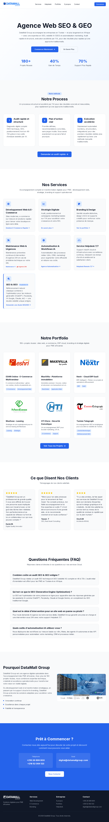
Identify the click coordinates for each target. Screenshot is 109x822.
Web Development (36, 801)
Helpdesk (48, 4)
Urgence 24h (22, 266)
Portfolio (58, 4)
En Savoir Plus (69, 49)
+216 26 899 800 (36, 760)
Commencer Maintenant (44, 49)
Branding (33, 807)
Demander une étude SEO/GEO (17, 305)
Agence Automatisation (50, 266)
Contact (77, 4)
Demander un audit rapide (53, 154)
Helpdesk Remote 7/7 (85, 266)
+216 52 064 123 (35, 763)
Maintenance (10, 266)
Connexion (100, 4)
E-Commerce (34, 804)
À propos (67, 4)
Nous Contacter (55, 774)
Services (38, 4)
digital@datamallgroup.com (73, 760)
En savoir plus (46, 228)
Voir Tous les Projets (53, 446)
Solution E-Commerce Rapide (17, 228)
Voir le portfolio (82, 228)
